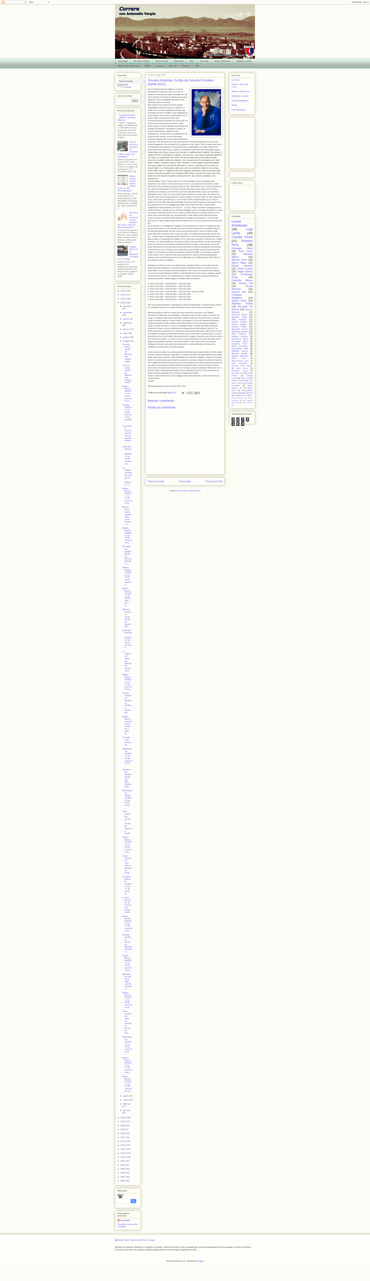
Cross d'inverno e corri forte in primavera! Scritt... (127, 864)
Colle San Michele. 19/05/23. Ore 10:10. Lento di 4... (127, 639)
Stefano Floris (239, 259)
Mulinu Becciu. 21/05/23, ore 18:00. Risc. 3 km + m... (127, 597)
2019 (123, 1129)
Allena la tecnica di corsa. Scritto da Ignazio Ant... (126, 618)
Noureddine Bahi (240, 348)
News (191, 61)
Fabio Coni (245, 378)
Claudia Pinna (242, 237)
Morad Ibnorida (242, 265)
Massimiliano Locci (240, 361)
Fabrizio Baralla (238, 381)
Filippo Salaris (245, 271)
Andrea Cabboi (239, 322)
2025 (123, 295)
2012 (123, 1157)
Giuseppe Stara (240, 341)
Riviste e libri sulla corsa (128, 66)
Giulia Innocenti (240, 346)
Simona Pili (246, 283)
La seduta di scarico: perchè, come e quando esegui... (127, 434)
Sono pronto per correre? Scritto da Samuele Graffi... (127, 822)
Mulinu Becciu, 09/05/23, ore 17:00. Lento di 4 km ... (127, 923)
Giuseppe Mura (242, 248)
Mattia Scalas (239, 324)
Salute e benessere (222, 61)
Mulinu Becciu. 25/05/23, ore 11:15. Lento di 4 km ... (127, 495)
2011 (123, 1161)
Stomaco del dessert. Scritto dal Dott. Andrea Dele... (127, 778)
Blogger (200, 1261)
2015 (123, 1145)
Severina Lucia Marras (242, 366)
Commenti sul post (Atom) (189, 491)
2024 (123, 299)
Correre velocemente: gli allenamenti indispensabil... (127, 353)
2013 (123, 1153)
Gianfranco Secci (240, 339)
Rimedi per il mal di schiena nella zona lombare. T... (127, 515)
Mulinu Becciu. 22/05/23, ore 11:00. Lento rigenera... (127, 576)
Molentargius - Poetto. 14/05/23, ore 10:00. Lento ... (127, 799)
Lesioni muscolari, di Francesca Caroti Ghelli (126, 905)
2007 (123, 1177)
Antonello (125, 1220)
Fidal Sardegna (239, 110)
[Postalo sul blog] (190, 392)
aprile (126, 1096)
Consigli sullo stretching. (126, 741)
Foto (197, 66)
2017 (123, 1137)
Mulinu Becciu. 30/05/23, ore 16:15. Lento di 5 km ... (127, 393)
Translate (127, 87)
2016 (123, 1141)
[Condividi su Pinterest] (198, 392)
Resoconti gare (162, 61)
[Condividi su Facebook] (196, 392)
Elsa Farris (246, 251)
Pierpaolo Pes (241, 395)
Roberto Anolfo (239, 353)
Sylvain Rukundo (240, 356)
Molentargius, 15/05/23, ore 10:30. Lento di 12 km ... (127, 757)
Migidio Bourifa (246, 393)
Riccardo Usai (237, 373)
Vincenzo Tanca (239, 314)
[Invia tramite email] (187, 392)
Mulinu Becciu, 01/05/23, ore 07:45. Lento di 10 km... (127, 1083)
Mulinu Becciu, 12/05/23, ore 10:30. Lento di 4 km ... (127, 844)
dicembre (127, 306)
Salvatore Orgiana (240, 331)
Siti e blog (204, 61)
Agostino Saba (239, 317)
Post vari (173, 66)
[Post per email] (182, 393)
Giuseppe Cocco (240, 371)
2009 (123, 1169)
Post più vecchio (213, 481)
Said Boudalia (239, 363)
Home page (123, 61)
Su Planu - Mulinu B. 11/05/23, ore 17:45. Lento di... (127, 885)
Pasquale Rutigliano (237, 296)
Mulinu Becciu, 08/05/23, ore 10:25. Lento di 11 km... (127, 962)
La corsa (159, 66)
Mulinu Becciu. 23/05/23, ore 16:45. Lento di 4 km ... (127, 535)
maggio (126, 341)
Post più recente (156, 481)
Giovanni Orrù (239, 344)
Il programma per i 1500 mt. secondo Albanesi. (126, 117)
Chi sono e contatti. (141, 61)
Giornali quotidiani (240, 100)
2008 (123, 1173)
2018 (123, 1133)
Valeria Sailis (239, 300)
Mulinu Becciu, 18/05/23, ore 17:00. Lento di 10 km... (127, 681)
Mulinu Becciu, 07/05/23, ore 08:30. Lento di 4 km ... (127, 999)
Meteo (234, 105)
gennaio (126, 1110)
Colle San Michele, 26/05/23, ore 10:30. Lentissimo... (127, 455)
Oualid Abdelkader (239, 223)
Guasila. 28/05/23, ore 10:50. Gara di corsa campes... (127, 413)
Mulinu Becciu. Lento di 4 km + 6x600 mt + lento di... (127, 725)
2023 (123, 302)
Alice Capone (239, 319)
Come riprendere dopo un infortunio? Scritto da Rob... (127, 1022)
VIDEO (147, 66)
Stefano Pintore (247, 403)
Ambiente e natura (243, 61)
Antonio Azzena (240, 336)
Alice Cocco (242, 368)
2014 (123, 1149)
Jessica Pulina (239, 326)
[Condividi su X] (193, 392)
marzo (126, 1100)
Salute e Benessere (240, 91)
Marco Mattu (239, 262)
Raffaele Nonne (240, 351)
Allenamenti (179, 61)
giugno (126, 337)
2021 (123, 1121)
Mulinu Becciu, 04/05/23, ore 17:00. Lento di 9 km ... (127, 1065)
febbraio (127, 1104)
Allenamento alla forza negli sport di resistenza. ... (127, 981)
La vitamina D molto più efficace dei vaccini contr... (127, 661)
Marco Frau (239, 358)
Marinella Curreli (239, 329)
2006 (123, 1181)
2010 (123, 1165)
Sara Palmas (239, 334)
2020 (123, 1125)
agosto (126, 329)
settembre (127, 323)
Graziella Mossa (242, 280)
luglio (125, 333)
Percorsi (185, 66)
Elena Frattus (245, 268)
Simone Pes (239, 292)
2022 (123, 1117)
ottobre (126, 319)
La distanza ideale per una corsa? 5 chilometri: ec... (127, 476)
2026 (123, 291)
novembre (127, 312)
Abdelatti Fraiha (242, 303)
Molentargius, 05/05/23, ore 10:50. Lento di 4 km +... (127, 1045)
